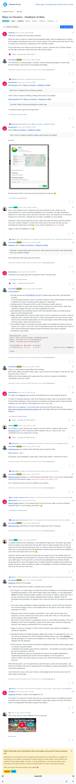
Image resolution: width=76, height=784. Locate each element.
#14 (73, 500)
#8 (73, 288)
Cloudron (13, 114)
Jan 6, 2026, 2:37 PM (30, 425)
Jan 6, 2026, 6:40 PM (33, 523)
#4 (73, 127)
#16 (73, 540)
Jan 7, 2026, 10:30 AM (30, 540)
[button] (3, 781)
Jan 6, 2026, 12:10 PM (29, 82)
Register (7, 771)
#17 (73, 580)
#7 (73, 272)
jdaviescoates (12, 82)
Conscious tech (12, 736)
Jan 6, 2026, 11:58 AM (33, 60)
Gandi (20, 114)
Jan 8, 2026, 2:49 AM (27, 691)
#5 (73, 207)
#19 (73, 712)
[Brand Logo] (5, 4)
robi (9, 712)
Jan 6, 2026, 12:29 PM (30, 207)
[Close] (71, 751)
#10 (73, 392)
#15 (73, 523)
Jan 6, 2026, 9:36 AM (27, 32)
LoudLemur (11, 32)
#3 (73, 82)
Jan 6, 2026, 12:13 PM (29, 127)
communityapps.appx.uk (48, 69)
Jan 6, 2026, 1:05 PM (33, 366)
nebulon (10, 207)
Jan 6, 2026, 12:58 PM (33, 288)
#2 (73, 60)
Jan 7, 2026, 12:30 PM (33, 580)
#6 (73, 242)
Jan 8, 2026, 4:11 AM (23, 712)
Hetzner (25, 114)
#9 (73, 366)
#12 (73, 446)
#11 (73, 425)
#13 (73, 474)
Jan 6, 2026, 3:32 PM (29, 500)
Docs (66, 4)
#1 (73, 32)
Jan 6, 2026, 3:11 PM (33, 474)
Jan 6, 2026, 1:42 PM (29, 392)
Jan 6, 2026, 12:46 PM (33, 242)
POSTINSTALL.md (32, 295)
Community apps (51, 4)
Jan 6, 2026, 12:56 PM (29, 272)
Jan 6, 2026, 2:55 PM (33, 446)
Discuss (6, 21)
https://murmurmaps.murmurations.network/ (23, 409)
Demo (60, 4)
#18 (73, 691)
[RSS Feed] (56, 21)
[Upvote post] (69, 54)
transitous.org (13, 431)
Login (13, 771)
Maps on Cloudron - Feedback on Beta (36, 85)
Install (71, 4)
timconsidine (12, 60)
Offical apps (39, 4)
